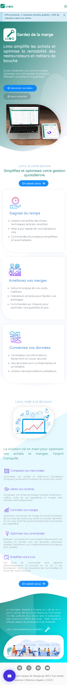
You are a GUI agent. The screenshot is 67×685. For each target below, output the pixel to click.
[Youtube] (47, 667)
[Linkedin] (19, 667)
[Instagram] (28, 667)
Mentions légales (35, 680)
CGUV (49, 680)
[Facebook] (38, 667)
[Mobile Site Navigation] (65, 6)
